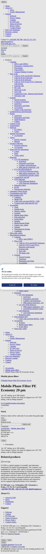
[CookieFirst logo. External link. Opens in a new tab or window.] (2, 269)
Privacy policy (39, 267)
